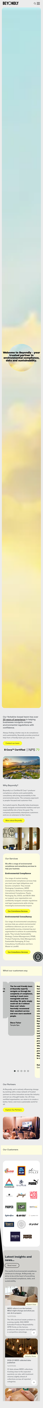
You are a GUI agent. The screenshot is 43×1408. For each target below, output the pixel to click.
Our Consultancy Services (18, 952)
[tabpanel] (21, 1009)
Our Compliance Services (18, 911)
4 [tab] (25, 1071)
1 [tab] (15, 1071)
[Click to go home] (10, 3)
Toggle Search (35, 3)
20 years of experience (14, 719)
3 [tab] (21, 1071)
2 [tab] (18, 1071)
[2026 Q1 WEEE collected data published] (21, 1362)
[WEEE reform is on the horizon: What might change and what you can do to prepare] (21, 1312)
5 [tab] (28, 1071)
